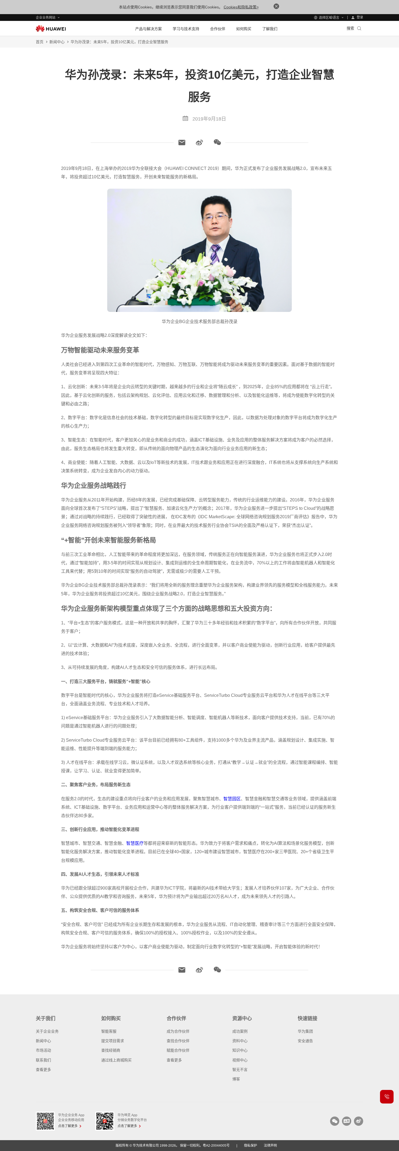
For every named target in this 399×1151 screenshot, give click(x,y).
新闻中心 (57, 42)
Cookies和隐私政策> (241, 7)
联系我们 (43, 1060)
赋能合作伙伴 (178, 1050)
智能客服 (108, 1031)
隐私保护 (250, 1145)
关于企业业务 (47, 1031)
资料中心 (240, 1041)
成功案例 (240, 1031)
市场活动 (43, 1050)
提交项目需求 (112, 1041)
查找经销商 (110, 1050)
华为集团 (305, 1031)
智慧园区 (232, 798)
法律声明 (270, 1145)
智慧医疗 (135, 843)
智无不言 (240, 1069)
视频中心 (240, 1060)
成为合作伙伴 (178, 1031)
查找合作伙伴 (178, 1041)
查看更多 (43, 1069)
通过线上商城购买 (116, 1060)
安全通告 (305, 1041)
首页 (39, 42)
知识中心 (240, 1050)
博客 (236, 1079)
